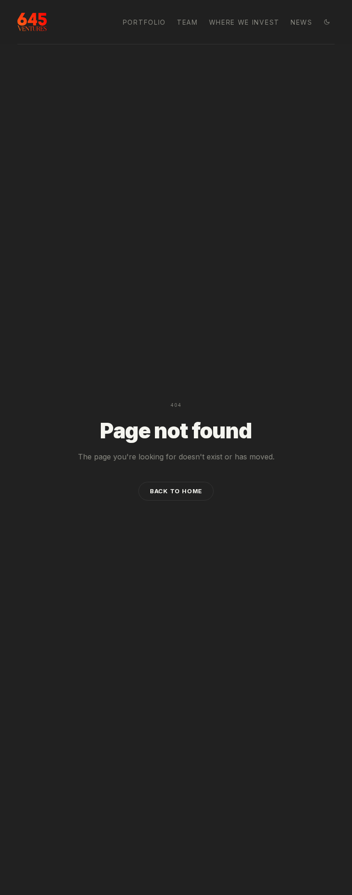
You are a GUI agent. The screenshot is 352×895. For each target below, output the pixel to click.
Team (187, 22)
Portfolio (144, 22)
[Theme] (327, 22)
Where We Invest (244, 22)
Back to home (176, 491)
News (302, 22)
